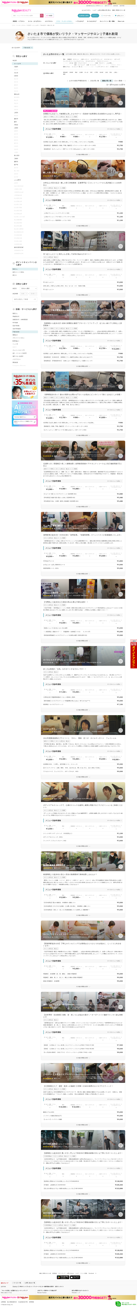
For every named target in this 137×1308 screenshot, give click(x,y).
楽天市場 (122, 5)
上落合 (115, 72)
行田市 (16, 76)
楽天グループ (108, 5)
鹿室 (64, 74)
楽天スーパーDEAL (18, 272)
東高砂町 (65, 72)
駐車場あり (16, 341)
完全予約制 (16, 325)
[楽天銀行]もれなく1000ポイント (94, 5)
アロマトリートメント (102, 61)
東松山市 (16, 94)
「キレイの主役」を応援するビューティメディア (14, 1290)
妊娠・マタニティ (100, 63)
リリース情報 (83, 1273)
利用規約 (54, 1273)
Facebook (91, 1273)
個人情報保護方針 (12, 1302)
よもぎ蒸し (109, 63)
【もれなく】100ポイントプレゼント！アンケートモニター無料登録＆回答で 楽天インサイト (38, 1286)
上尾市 (16, 112)
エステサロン (49, 21)
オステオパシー (108, 59)
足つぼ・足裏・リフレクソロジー (78, 63)
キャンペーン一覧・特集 (107, 21)
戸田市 (16, 125)
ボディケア (117, 59)
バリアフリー (17, 359)
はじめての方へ (86, 10)
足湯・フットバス (91, 65)
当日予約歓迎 (17, 328)
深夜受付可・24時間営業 (20, 319)
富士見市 (16, 155)
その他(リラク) (114, 66)
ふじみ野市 (17, 180)
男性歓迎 (15, 362)
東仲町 (71, 72)
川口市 (16, 73)
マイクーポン (107, 15)
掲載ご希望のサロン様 (118, 10)
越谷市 (16, 118)
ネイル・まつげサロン (35, 21)
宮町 (91, 72)
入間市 (16, 128)
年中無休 (15, 322)
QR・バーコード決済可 (20, 353)
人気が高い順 (94, 80)
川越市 (16, 66)
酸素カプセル (66, 66)
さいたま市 (35, 25)
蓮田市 (16, 161)
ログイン (95, 15)
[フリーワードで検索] (42, 15)
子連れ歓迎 (43, 25)
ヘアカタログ (80, 21)
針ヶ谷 (86, 72)
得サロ (15, 275)
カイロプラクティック (96, 59)
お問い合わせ (70, 1273)
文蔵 (106, 72)
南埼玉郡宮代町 (18, 247)
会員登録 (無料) (84, 15)
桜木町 (101, 72)
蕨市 (15, 122)
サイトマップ (61, 1273)
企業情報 (3, 1302)
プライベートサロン (19, 338)
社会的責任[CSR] (23, 1302)
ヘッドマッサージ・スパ (101, 66)
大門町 (96, 72)
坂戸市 (16, 164)
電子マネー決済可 (18, 356)
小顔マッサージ (85, 59)
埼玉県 (29, 25)
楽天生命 (115, 5)
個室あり (15, 335)
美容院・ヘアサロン (19, 21)
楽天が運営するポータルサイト (80, 1290)
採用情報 (31, 1302)
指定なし (15, 313)
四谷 (111, 72)
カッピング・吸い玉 (77, 66)
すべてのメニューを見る (113, 129)
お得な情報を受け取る (104, 10)
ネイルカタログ (91, 21)
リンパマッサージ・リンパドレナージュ (73, 61)
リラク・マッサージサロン (64, 21)
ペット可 (15, 344)
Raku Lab (121, 21)
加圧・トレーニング (79, 65)
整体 (64, 59)
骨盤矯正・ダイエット (73, 59)
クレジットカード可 (19, 350)
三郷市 (16, 158)
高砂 (76, 72)
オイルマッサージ (90, 61)
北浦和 (81, 72)
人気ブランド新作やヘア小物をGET (47, 1290)
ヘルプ (94, 10)
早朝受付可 (16, 316)
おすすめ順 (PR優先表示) (78, 80)
